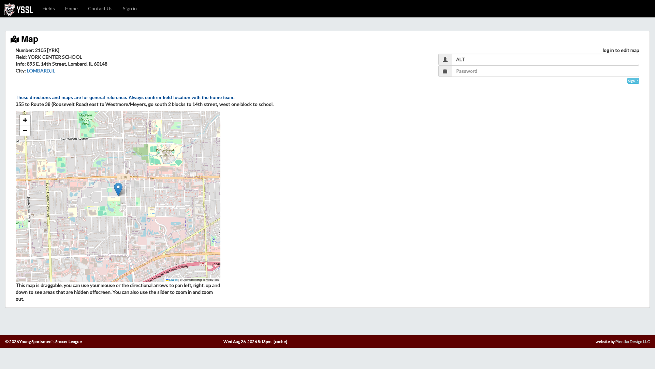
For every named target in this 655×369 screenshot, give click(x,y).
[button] (118, 189)
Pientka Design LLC (632, 341)
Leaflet (173, 280)
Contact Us (100, 8)
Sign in (130, 8)
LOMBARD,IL (41, 70)
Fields (49, 8)
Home (71, 8)
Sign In (633, 81)
